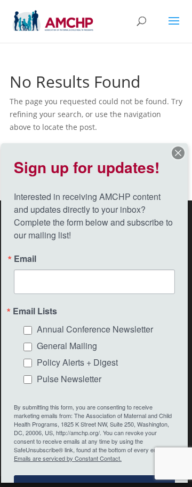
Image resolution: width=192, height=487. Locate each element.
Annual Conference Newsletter (95, 329)
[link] (53, 21)
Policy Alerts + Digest (77, 362)
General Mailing (67, 345)
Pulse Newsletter (69, 379)
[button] (173, 28)
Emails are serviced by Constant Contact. (68, 458)
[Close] (178, 152)
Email (25, 258)
